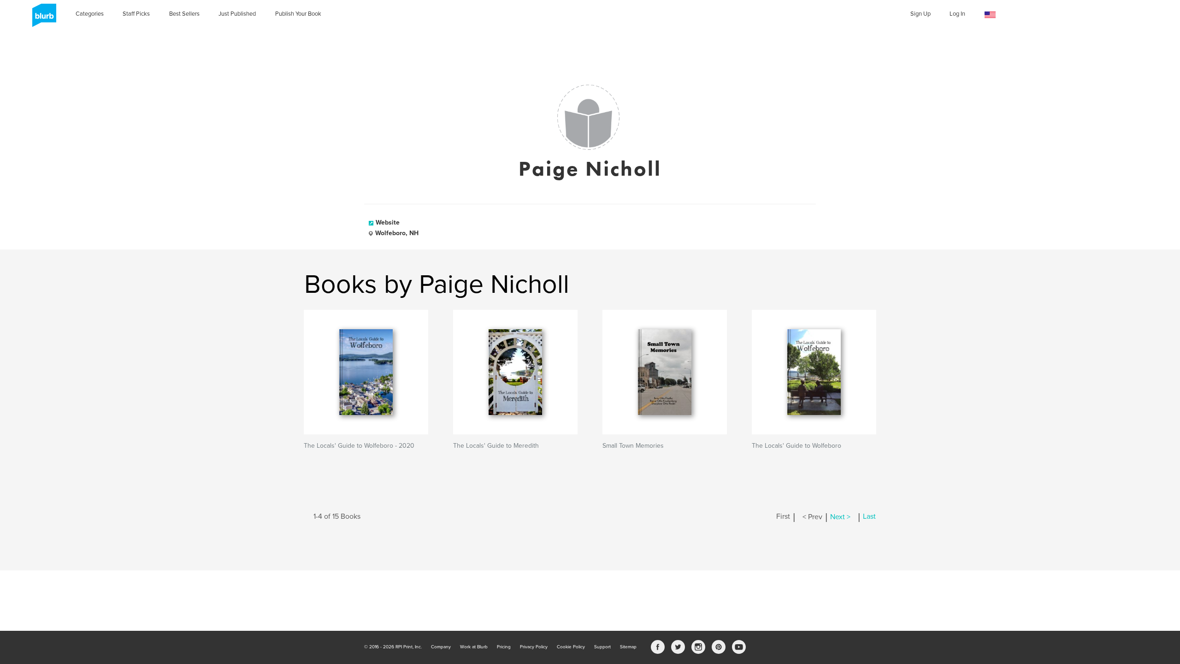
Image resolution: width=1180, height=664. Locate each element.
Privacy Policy (534, 647)
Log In (957, 14)
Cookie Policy (571, 647)
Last (869, 517)
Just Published (237, 14)
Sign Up (920, 14)
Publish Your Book (298, 14)
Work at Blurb (474, 647)
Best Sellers (184, 14)
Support (602, 647)
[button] (990, 15)
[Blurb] (41, 18)
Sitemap (628, 647)
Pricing (504, 647)
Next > (840, 517)
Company (441, 647)
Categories (90, 14)
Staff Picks (136, 14)
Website (388, 222)
